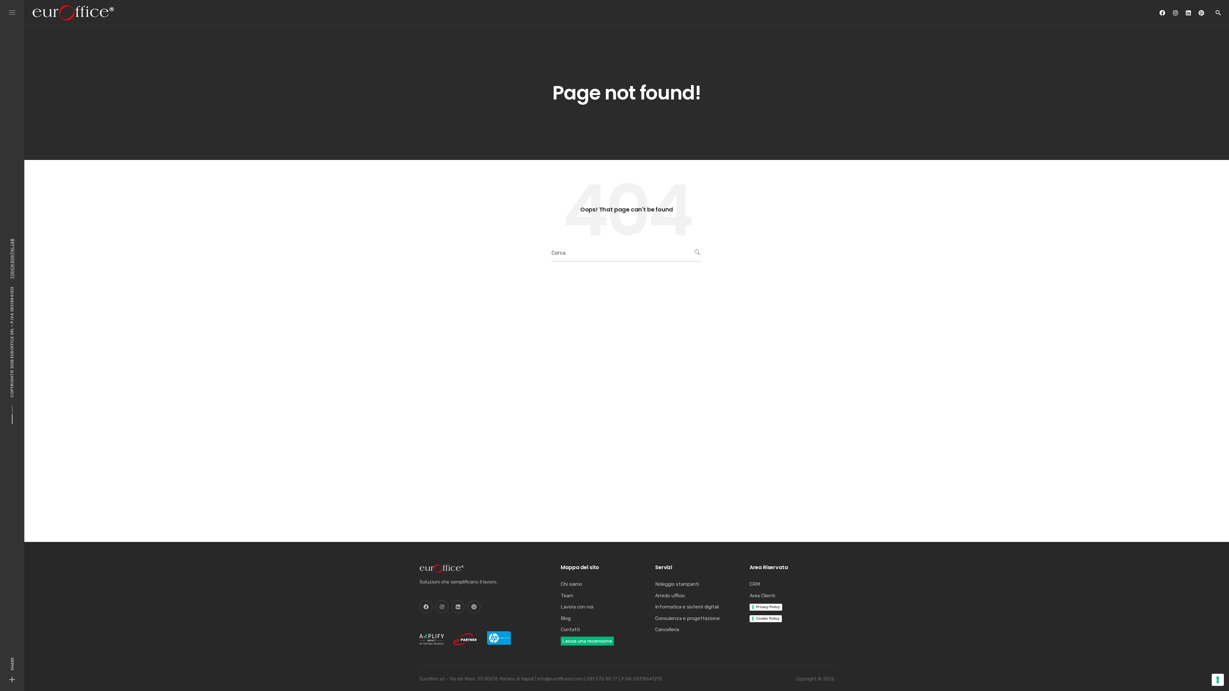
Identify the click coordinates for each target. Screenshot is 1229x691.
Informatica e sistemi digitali (687, 607)
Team (567, 596)
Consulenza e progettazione (687, 618)
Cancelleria (667, 629)
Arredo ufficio (670, 596)
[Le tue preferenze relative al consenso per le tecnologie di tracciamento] (1218, 680)
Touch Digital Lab (12, 259)
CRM (755, 584)
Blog (566, 618)
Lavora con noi (577, 607)
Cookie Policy (767, 618)
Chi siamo (571, 584)
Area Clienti (762, 596)
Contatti (570, 629)
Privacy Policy (768, 607)
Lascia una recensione (587, 641)
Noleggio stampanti (677, 584)
